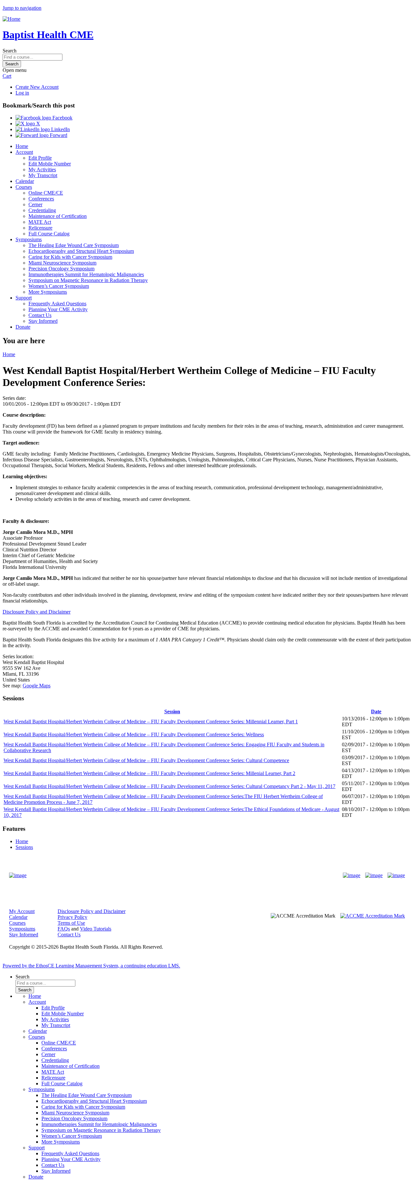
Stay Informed (43, 321)
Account (24, 152)
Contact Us (39, 315)
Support (24, 297)
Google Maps (36, 685)
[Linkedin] (396, 875)
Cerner (35, 204)
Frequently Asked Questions (57, 303)
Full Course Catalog (49, 233)
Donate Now (186, 875)
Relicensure (40, 228)
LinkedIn (60, 129)
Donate (23, 327)
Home (22, 146)
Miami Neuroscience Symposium (62, 262)
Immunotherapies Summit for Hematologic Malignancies (86, 274)
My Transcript (42, 175)
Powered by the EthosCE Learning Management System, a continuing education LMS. (91, 965)
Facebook (61, 117)
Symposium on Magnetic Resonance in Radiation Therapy (88, 280)
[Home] (11, 19)
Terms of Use (71, 923)
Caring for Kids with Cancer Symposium (70, 257)
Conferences (41, 198)
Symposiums (29, 239)
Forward (58, 135)
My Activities (42, 169)
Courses (24, 187)
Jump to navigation (22, 8)
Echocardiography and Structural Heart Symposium (81, 251)
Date (376, 711)
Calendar (25, 181)
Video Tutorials (95, 928)
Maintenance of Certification (57, 216)
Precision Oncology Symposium (61, 268)
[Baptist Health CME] (18, 875)
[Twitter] (374, 875)
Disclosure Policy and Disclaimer (37, 612)
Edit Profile (40, 158)
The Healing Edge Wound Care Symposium (73, 245)
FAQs (64, 928)
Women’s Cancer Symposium (58, 286)
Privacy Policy (72, 917)
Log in (22, 93)
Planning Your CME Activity (58, 309)
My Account (22, 911)
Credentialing (42, 210)
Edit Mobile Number (49, 163)
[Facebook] (351, 875)
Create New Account (37, 87)
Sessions (24, 847)
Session (172, 711)
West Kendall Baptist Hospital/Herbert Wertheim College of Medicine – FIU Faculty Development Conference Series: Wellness (134, 734)
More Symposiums (47, 292)
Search (9, 50)
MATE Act (39, 222)
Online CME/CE (45, 193)
